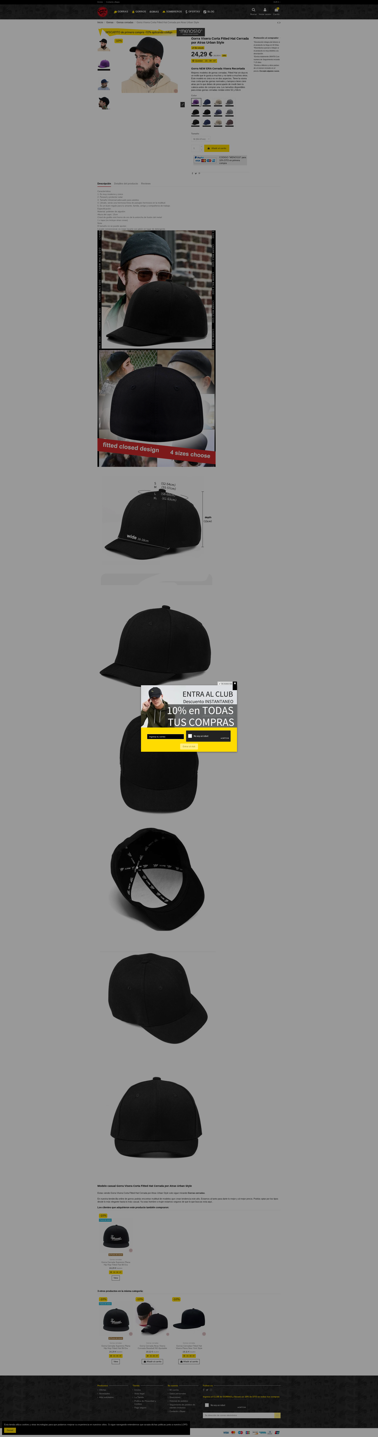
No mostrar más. (227, 684)
